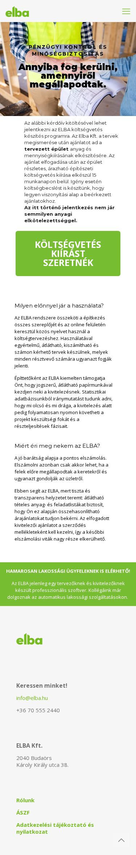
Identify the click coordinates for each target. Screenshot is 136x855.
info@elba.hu (32, 697)
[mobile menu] (126, 11)
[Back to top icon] (121, 840)
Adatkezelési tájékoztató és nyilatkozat (55, 828)
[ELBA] (17, 11)
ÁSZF (23, 812)
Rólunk (25, 800)
